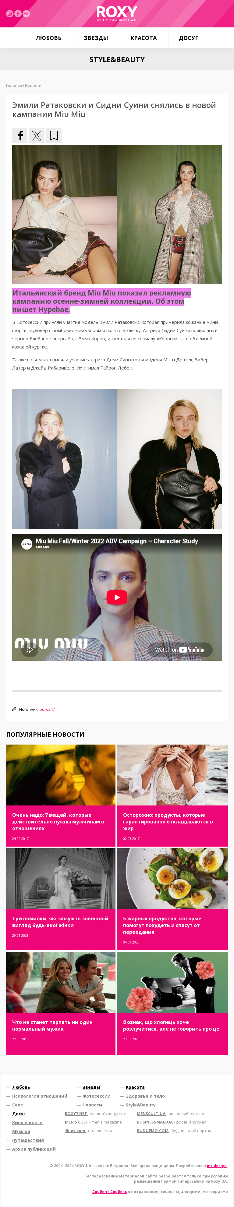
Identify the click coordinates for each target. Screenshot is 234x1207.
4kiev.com (88, 1130)
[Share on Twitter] (36, 135)
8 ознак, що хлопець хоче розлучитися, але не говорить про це (171, 1025)
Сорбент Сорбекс (109, 1191)
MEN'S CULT (93, 1122)
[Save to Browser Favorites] (54, 135)
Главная (14, 85)
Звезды (96, 37)
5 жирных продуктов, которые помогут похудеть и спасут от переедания (162, 925)
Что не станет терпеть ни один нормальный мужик (52, 1025)
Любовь (49, 37)
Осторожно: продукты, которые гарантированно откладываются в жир (168, 822)
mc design (217, 1165)
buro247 (47, 709)
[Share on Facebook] (19, 135)
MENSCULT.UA (170, 1113)
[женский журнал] (117, 13)
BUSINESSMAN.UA (171, 1122)
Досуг (188, 37)
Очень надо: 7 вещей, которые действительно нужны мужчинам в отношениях (58, 822)
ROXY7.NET (95, 1113)
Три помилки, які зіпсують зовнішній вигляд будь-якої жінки (60, 922)
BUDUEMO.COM (174, 1130)
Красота (143, 37)
